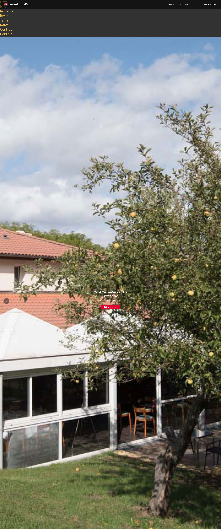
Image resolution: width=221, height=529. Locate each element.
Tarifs (4, 20)
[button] (6, 301)
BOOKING (212, 4)
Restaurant (8, 11)
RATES (195, 4)
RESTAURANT (184, 4)
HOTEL (171, 4)
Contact (6, 29)
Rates (4, 25)
